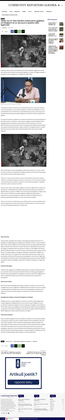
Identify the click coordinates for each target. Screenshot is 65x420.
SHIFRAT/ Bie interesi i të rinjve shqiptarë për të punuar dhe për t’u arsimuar (36, 353)
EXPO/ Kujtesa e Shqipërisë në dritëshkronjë (52, 23)
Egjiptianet (35, 341)
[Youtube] (59, 5)
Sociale (2, 18)
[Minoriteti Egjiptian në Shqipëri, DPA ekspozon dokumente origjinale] (61, 40)
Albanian (10, 418)
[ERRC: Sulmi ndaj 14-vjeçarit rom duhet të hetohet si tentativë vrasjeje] (61, 29)
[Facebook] (53, 5)
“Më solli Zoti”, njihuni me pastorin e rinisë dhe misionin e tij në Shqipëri (11, 352)
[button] (62, 5)
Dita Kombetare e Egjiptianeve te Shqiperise (22, 341)
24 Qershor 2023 (8, 341)
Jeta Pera (4, 27)
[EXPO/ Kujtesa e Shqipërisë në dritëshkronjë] (61, 24)
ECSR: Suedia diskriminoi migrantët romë (52, 34)
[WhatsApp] (19, 31)
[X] (56, 5)
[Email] (23, 31)
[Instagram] (4, 413)
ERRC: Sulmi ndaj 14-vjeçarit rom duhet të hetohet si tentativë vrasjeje (53, 29)
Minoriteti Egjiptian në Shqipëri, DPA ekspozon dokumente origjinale (41, 409)
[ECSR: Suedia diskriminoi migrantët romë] (61, 35)
